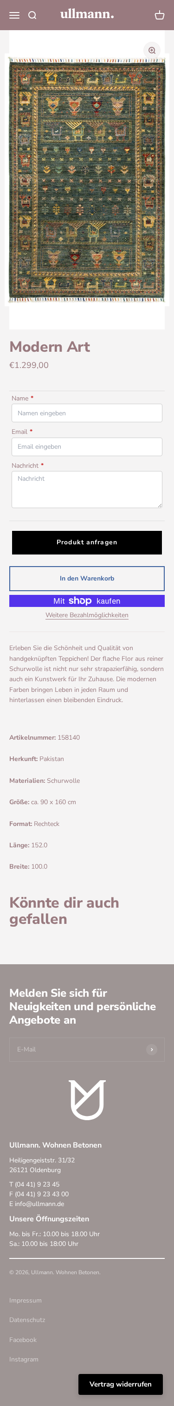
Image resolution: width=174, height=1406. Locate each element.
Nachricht (28, 465)
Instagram (24, 1359)
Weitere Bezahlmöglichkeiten (87, 615)
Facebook (23, 1339)
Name (22, 398)
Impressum (25, 1300)
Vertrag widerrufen (121, 1384)
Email (22, 431)
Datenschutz (27, 1320)
